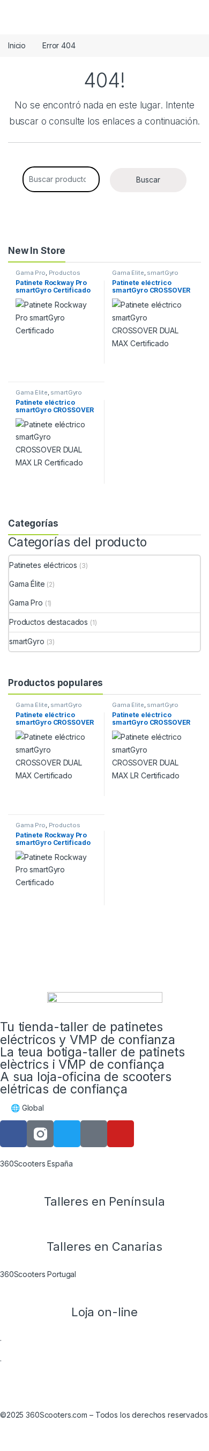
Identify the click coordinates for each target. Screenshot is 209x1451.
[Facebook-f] (13, 1133)
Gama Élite (128, 272)
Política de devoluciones (89, 1383)
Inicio (17, 45)
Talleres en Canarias (104, 1246)
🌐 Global (27, 1107)
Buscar (148, 179)
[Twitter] (67, 1133)
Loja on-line (104, 1312)
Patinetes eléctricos (43, 565)
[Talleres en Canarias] (104, 1226)
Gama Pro (31, 272)
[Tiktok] (93, 1133)
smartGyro (162, 272)
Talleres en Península (104, 1201)
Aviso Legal (19, 1383)
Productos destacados (48, 276)
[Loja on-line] (104, 1291)
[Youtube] (120, 1133)
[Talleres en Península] (104, 1181)
